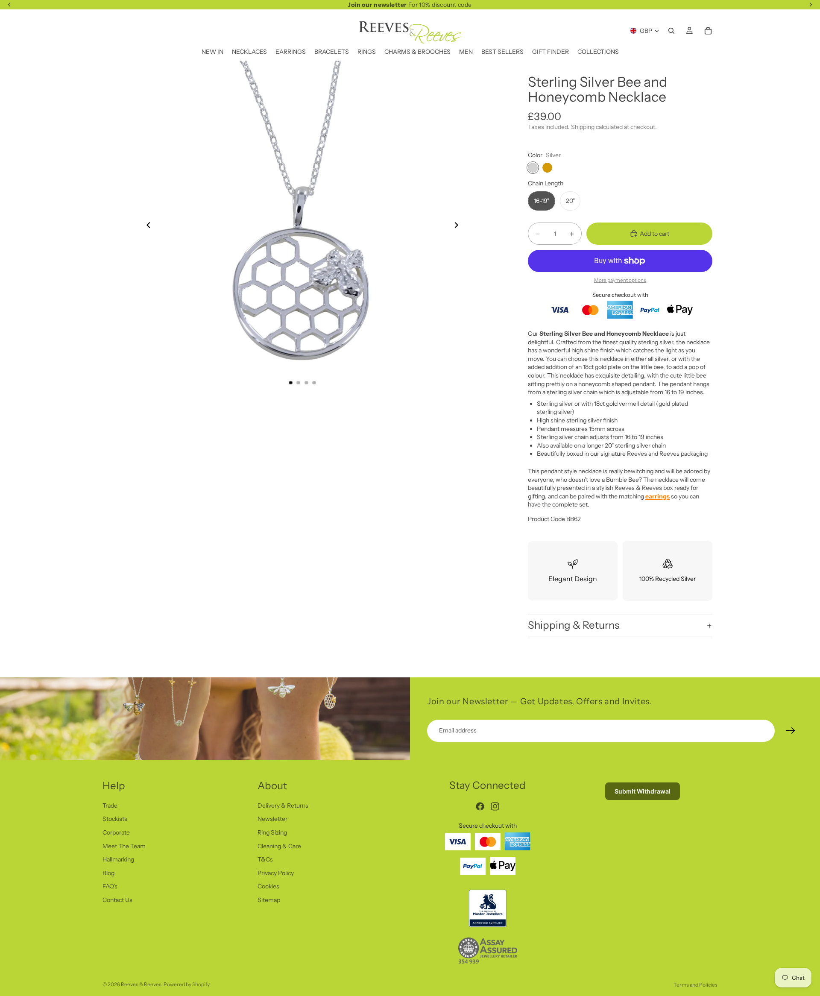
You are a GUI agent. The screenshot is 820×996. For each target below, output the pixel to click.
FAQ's (109, 886)
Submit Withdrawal (643, 791)
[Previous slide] (146, 226)
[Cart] (708, 30)
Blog (108, 873)
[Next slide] (458, 226)
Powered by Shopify (187, 984)
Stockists (114, 819)
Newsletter (272, 819)
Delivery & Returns (283, 805)
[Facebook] (480, 806)
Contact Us (117, 900)
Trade (109, 805)
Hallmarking (118, 859)
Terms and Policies (696, 984)
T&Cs (265, 859)
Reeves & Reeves (141, 984)
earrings (657, 496)
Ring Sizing (272, 832)
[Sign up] (790, 730)
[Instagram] (495, 806)
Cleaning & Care (279, 846)
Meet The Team (124, 846)
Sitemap (269, 900)
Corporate (116, 832)
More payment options (620, 280)
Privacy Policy (276, 873)
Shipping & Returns (573, 625)
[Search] (671, 30)
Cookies (268, 886)
